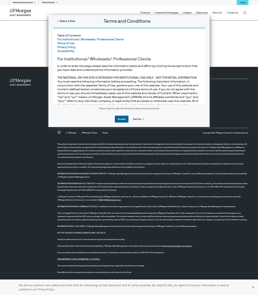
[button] (253, 287)
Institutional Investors (23, 2)
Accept (121, 119)
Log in (242, 2)
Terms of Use (65, 43)
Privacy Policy (46, 289)
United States (48, 2)
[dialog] (129, 147)
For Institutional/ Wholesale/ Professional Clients (90, 39)
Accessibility (65, 51)
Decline (137, 119)
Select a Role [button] (67, 21)
